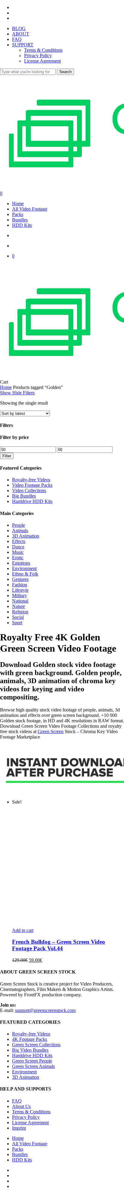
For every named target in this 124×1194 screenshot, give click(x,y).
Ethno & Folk (25, 573)
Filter (6, 456)
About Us (21, 1106)
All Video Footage (29, 1143)
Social (18, 617)
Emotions (21, 563)
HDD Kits (22, 1159)
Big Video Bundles (30, 1050)
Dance (18, 546)
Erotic (17, 557)
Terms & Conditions (31, 1111)
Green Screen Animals (33, 1066)
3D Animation (25, 535)
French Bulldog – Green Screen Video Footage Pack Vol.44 (58, 945)
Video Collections (29, 490)
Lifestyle (20, 590)
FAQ (17, 1100)
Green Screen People (32, 1060)
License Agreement (30, 1122)
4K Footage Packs (29, 1039)
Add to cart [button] (22, 930)
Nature (18, 606)
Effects (18, 541)
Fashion (19, 584)
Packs (17, 1149)
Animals (20, 530)
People (18, 525)
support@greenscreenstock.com (45, 1010)
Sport (17, 622)
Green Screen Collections (36, 1044)
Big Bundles (24, 495)
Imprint (19, 1128)
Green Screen (51, 731)
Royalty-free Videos (31, 479)
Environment (24, 568)
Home (6, 387)
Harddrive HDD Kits (32, 501)
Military (19, 595)
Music (18, 552)
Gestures (20, 579)
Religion (20, 611)
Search (65, 71)
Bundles (20, 1154)
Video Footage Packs (32, 485)
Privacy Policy (26, 1117)
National (20, 600)
